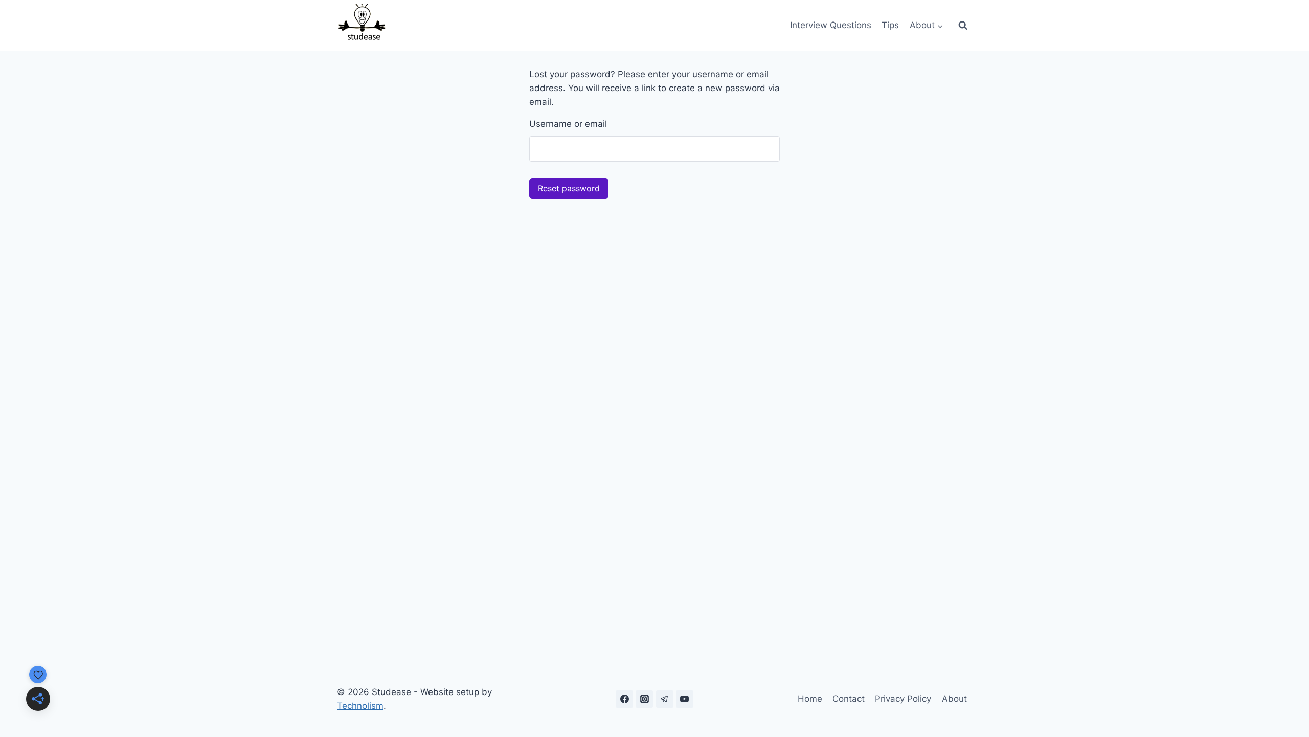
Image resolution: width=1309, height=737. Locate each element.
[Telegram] (664, 699)
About (954, 698)
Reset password (569, 188)
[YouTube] (684, 699)
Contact (848, 698)
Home (810, 698)
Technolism (360, 706)
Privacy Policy (903, 698)
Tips (890, 25)
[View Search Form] (963, 25)
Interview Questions (830, 25)
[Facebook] (624, 699)
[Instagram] (644, 699)
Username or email (568, 124)
